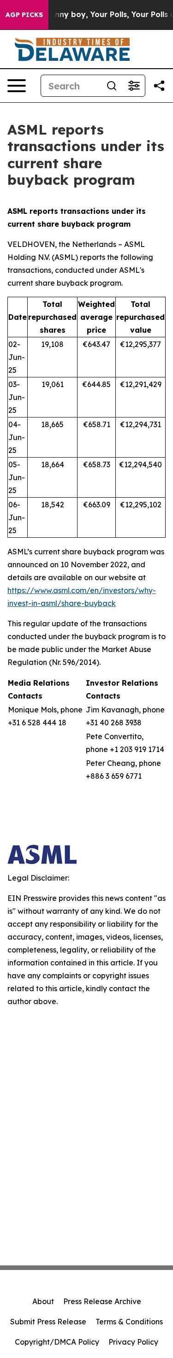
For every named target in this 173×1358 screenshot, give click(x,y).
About (43, 1301)
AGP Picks (24, 15)
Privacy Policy (133, 1341)
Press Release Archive (102, 1301)
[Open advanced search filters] (134, 85)
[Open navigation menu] (16, 85)
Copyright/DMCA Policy (57, 1341)
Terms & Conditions (129, 1321)
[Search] (112, 85)
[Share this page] (159, 85)
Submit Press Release (48, 1321)
